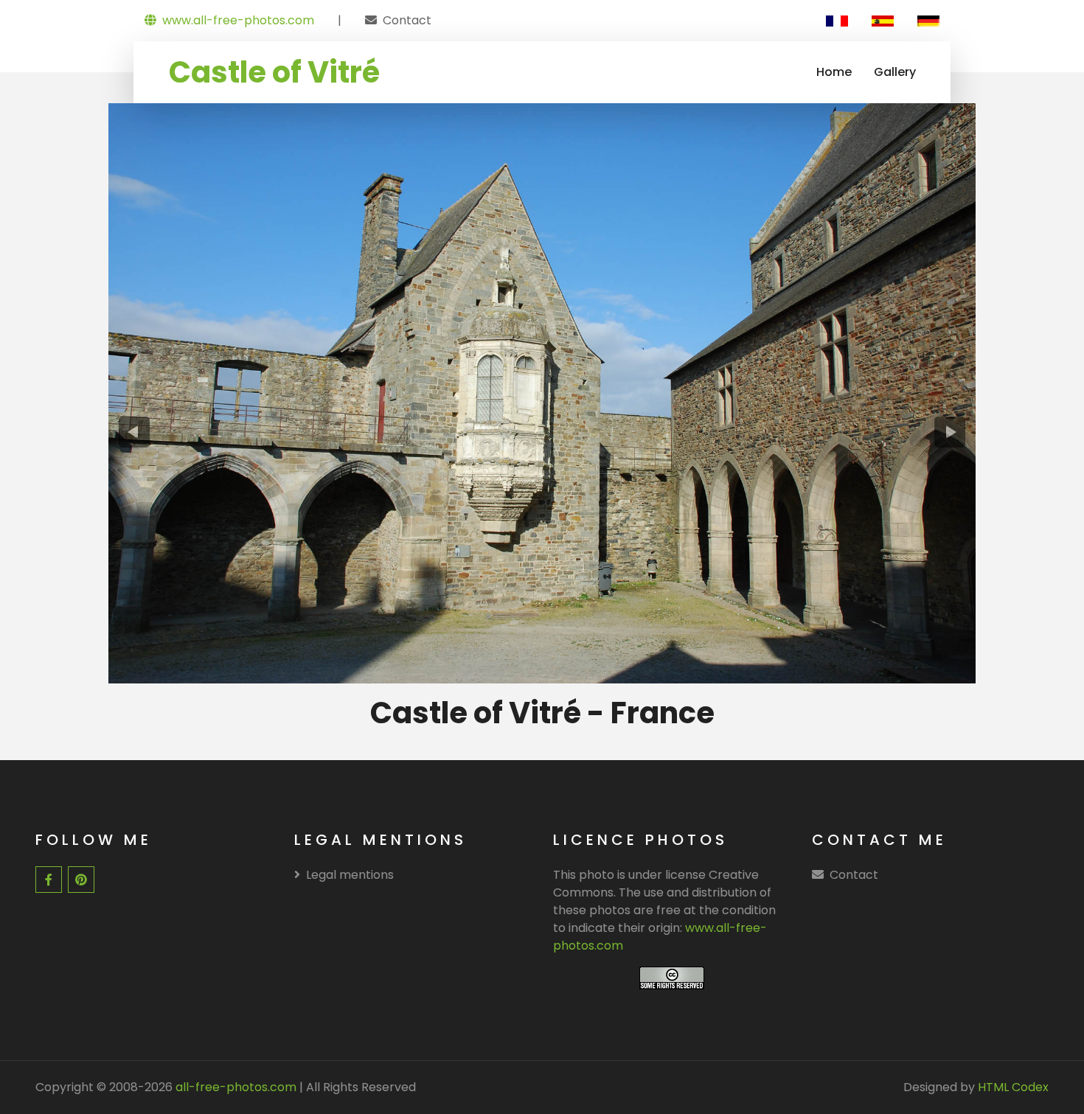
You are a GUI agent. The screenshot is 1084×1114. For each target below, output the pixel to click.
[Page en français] (837, 20)
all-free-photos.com (234, 1087)
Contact (407, 20)
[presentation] (134, 432)
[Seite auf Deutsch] (928, 20)
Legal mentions (350, 874)
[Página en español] (883, 20)
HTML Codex (1013, 1087)
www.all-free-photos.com (238, 20)
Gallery (895, 71)
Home (834, 71)
